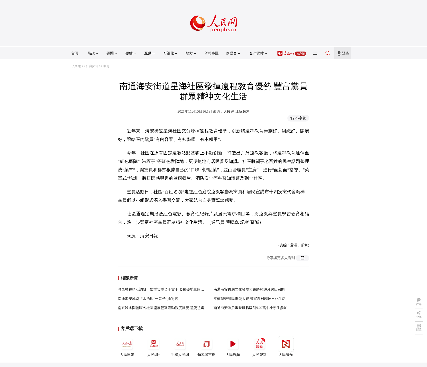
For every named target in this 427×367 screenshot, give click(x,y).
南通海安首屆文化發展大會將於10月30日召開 (249, 289)
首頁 (75, 53)
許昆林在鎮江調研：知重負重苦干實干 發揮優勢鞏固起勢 (163, 289)
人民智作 (286, 355)
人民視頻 (233, 355)
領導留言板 (206, 355)
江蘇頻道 (92, 66)
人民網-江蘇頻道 (237, 111)
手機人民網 (180, 355)
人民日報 (127, 355)
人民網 (76, 66)
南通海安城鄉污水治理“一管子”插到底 (148, 299)
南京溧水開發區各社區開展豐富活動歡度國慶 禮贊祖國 (161, 308)
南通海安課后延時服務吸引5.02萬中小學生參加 (250, 308)
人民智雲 (259, 355)
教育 (106, 66)
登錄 (345, 53)
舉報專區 (211, 53)
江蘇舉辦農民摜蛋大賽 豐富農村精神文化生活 (250, 299)
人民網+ (153, 355)
